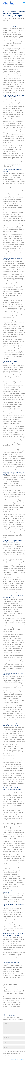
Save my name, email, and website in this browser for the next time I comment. (14, 1053)
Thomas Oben (7, 18)
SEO (21, 18)
